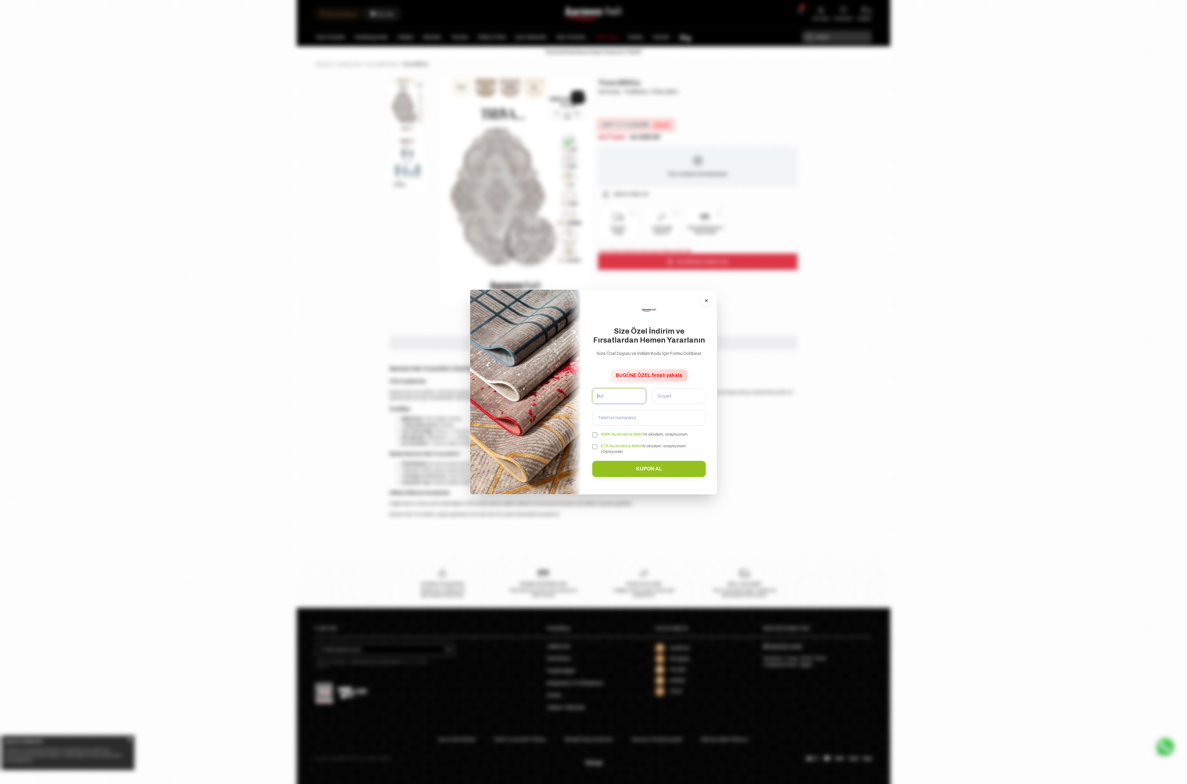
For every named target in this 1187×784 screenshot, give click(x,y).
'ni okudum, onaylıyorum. (644, 434)
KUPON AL (649, 468)
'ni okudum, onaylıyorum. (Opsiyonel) (644, 449)
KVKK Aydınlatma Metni (622, 434)
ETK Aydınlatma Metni (621, 446)
